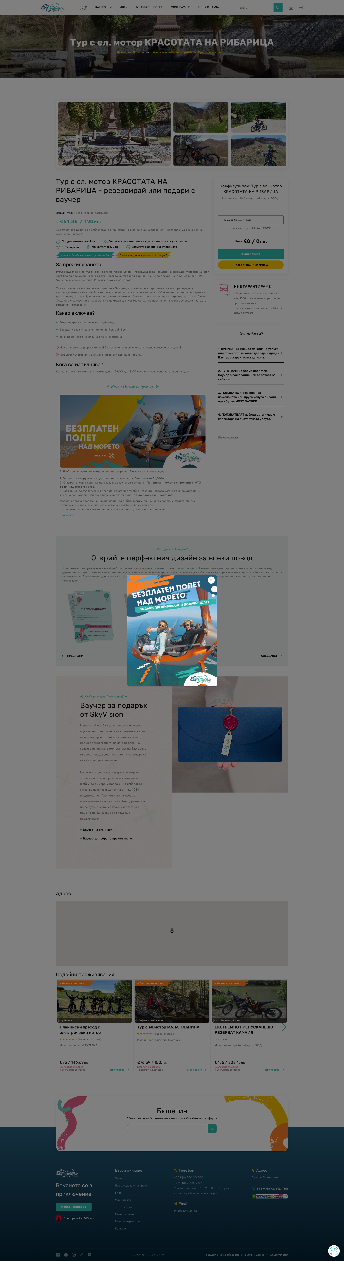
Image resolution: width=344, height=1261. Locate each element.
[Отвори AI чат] (334, 1251)
